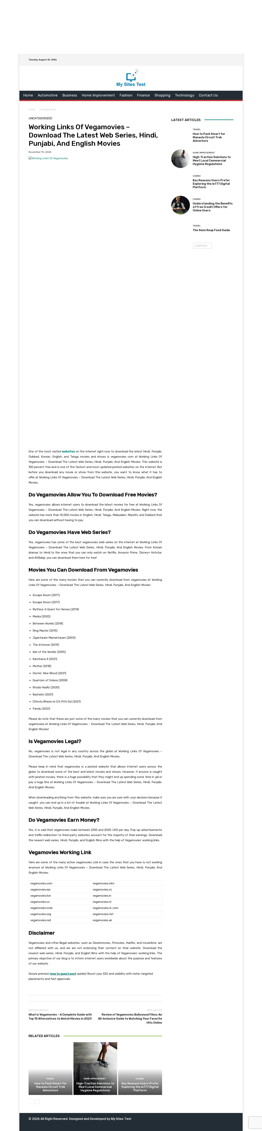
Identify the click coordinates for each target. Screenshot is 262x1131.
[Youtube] (207, 1118)
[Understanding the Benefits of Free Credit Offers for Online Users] (180, 205)
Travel (50, 1079)
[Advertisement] (131, 27)
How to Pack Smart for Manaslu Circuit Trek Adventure (50, 1087)
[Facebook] (172, 1118)
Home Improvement (95, 1079)
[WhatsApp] (201, 1118)
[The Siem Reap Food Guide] (180, 228)
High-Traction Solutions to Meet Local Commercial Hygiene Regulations (95, 1087)
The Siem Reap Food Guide (211, 230)
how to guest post (63, 973)
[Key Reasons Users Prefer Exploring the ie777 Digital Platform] (140, 1068)
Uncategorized (48, 109)
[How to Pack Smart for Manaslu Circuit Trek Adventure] (51, 1068)
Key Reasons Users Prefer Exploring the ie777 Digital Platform (140, 1087)
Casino (140, 1079)
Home (32, 109)
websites (68, 451)
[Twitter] (196, 1118)
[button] (228, 59)
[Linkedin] (184, 1118)
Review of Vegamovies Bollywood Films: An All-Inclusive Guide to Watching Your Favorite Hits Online (130, 1018)
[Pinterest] (190, 1118)
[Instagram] (178, 1118)
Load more (201, 245)
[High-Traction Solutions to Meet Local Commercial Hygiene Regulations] (95, 1068)
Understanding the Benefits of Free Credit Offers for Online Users (213, 207)
